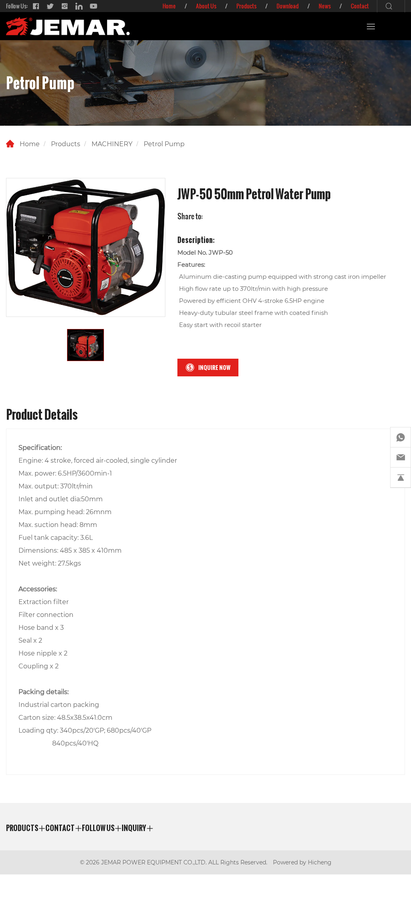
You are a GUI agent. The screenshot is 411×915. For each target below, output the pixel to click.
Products (246, 6)
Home (169, 6)
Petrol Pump (164, 143)
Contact (360, 6)
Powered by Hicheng (302, 862)
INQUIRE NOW (214, 368)
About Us (206, 6)
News (325, 6)
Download (288, 6)
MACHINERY (112, 143)
